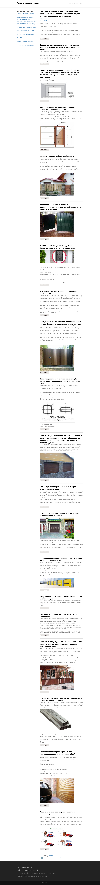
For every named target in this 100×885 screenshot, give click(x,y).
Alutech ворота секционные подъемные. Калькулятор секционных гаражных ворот (57, 246)
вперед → (52, 856)
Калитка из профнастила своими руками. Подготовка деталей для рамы (57, 108)
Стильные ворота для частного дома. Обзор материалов (58, 615)
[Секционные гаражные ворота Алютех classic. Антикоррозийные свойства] (61, 528)
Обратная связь (22, 875)
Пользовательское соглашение (31, 870)
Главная (71, 3)
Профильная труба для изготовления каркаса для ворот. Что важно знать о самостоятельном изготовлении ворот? (61, 644)
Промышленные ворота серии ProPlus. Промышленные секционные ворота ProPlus (58, 752)
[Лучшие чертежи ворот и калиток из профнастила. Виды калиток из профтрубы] (61, 720)
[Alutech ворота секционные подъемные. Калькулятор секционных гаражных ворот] (61, 256)
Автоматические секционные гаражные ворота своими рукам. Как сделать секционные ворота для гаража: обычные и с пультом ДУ (60, 13)
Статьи (81, 3)
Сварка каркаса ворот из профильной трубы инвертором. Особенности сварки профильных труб (60, 381)
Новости (76, 3)
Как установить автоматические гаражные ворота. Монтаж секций (61, 597)
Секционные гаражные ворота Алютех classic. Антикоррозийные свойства (59, 514)
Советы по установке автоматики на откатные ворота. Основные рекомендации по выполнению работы (61, 47)
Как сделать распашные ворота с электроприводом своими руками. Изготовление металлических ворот (60, 207)
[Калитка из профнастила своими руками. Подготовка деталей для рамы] (61, 135)
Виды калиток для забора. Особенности (57, 156)
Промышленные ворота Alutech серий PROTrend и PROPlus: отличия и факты (61, 559)
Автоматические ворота (28, 3)
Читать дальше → (44, 38)
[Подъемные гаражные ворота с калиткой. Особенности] (61, 837)
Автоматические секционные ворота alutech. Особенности (59, 292)
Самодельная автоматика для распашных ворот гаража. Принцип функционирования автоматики (60, 322)
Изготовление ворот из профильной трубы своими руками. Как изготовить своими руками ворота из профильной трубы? (27, 23)
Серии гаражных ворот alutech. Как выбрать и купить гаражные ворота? (59, 487)
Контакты (20, 870)
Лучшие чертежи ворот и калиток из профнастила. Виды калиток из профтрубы (61, 699)
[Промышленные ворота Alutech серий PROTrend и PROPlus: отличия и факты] (61, 582)
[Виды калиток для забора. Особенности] (61, 184)
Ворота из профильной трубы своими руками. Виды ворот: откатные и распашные (25, 36)
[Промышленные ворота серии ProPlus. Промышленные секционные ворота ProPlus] (61, 791)
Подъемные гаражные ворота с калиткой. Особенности (57, 813)
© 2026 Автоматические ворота (25, 867)
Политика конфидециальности (25, 872)
